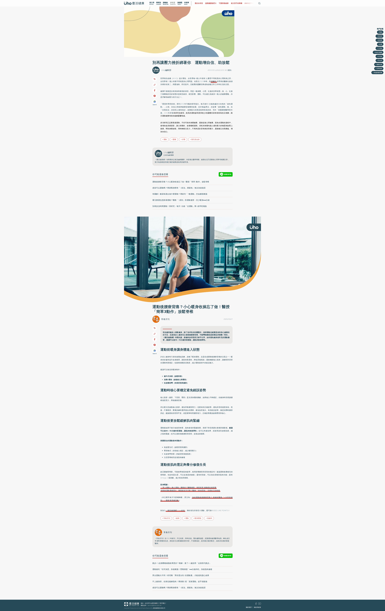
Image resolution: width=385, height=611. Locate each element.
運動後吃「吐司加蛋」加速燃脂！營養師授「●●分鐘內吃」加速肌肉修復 (182, 569)
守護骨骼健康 (213, 3)
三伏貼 (380, 48)
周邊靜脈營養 (378, 72)
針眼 (380, 44)
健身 (177, 518)
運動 (165, 139)
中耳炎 (380, 56)
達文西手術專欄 (226, 3)
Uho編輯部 (166, 70)
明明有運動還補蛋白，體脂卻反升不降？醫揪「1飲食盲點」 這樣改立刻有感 (190, 490)
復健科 (209, 518)
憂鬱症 (213, 81)
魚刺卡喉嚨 (378, 52)
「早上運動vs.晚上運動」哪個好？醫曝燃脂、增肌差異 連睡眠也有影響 (188, 487)
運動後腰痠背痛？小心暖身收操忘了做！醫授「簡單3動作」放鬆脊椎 (180, 181)
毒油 (380, 32)
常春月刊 (165, 319)
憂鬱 (174, 139)
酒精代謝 (379, 64)
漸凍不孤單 (251, 3)
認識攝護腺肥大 (200, 3)
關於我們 (249, 607)
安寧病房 (379, 68)
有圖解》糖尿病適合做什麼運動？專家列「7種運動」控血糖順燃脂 (179, 194)
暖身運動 (198, 518)
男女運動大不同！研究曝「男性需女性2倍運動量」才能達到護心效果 (180, 575)
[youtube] (259, 604)
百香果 (380, 40)
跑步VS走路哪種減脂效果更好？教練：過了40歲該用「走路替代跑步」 (181, 563)
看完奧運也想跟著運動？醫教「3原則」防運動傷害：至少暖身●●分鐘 (181, 200)
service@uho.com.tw (154, 605)
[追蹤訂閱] (154, 101)
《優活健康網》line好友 (175, 510)
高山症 (380, 60)
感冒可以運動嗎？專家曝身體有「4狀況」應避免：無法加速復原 (179, 187)
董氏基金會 (195, 139)
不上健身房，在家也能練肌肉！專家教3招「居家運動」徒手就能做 (179, 581)
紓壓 (183, 139)
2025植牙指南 (239, 3)
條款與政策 (257, 607)
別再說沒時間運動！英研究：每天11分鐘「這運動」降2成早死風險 (179, 206)
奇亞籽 (380, 36)
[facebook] (256, 604)
